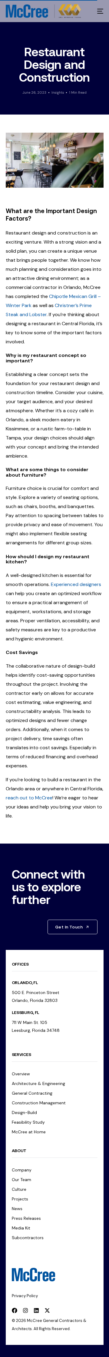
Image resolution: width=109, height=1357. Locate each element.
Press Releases (26, 1218)
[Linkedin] (36, 1310)
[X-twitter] (47, 1310)
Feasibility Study (28, 1122)
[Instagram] (25, 1310)
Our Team (21, 1179)
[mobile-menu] (96, 11)
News (17, 1208)
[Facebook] (14, 1310)
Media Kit (21, 1228)
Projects (20, 1199)
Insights (57, 92)
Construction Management (39, 1103)
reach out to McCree (29, 798)
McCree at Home (29, 1132)
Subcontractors (28, 1237)
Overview (21, 1074)
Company (21, 1170)
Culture (19, 1189)
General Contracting (32, 1093)
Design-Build (24, 1112)
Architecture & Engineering (38, 1083)
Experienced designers (76, 584)
